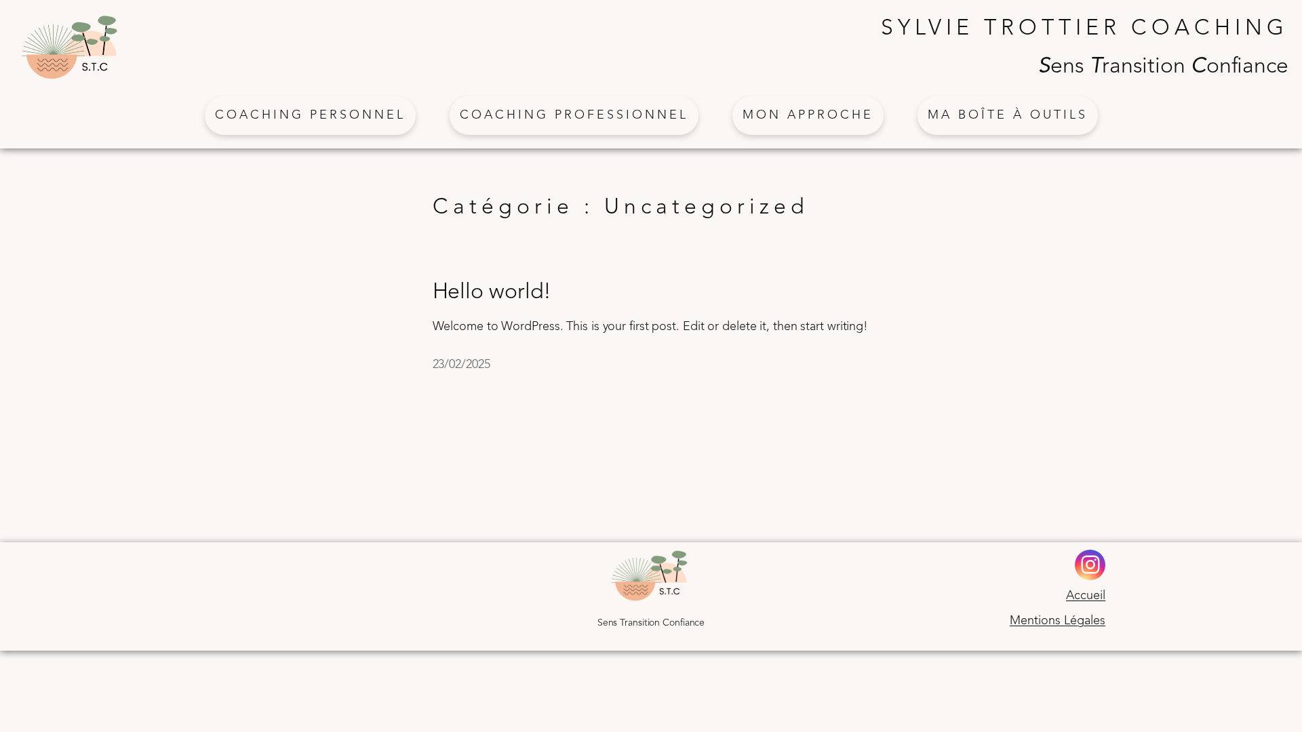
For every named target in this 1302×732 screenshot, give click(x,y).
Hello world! (492, 293)
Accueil (1085, 596)
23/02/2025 (461, 365)
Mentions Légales (1057, 621)
